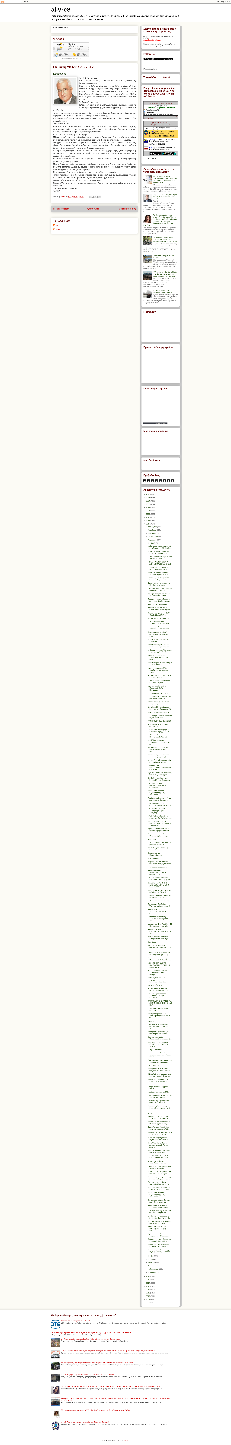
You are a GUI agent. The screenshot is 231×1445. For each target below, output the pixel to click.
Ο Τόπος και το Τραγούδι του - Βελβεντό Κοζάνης (159, 682)
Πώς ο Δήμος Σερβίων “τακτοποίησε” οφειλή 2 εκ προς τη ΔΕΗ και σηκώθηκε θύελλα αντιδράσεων (165, 179)
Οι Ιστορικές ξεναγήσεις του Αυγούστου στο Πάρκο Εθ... (159, 623)
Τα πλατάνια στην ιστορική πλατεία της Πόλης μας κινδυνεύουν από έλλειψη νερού (165, 239)
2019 (148, 517)
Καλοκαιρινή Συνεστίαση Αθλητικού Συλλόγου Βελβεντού (157, 996)
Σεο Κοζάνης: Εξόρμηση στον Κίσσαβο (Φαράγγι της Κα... (159, 731)
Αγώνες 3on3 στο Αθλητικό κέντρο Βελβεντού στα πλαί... (159, 989)
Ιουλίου (151, 543)
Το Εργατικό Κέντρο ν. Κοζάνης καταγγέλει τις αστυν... (159, 1222)
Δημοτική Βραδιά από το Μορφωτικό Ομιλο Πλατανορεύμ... (157, 688)
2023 (148, 504)
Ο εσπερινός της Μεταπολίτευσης (155, 854)
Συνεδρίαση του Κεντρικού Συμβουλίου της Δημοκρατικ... (160, 779)
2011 (148, 1293)
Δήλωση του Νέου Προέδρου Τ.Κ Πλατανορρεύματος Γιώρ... (160, 925)
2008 (148, 1303)
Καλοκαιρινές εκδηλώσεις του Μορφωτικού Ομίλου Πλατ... (159, 959)
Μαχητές (151, 1021)
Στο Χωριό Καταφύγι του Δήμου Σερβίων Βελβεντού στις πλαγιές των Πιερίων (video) (90, 1339)
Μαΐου (150, 1259)
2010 (148, 1296)
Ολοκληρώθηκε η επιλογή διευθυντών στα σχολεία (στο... (158, 634)
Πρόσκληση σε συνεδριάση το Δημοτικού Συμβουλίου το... (159, 600)
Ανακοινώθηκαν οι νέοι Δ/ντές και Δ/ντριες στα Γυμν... (160, 664)
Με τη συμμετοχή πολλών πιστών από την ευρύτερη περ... (158, 670)
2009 (148, 1299)
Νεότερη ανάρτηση (61, 209)
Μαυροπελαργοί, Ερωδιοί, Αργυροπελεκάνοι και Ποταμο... (157, 972)
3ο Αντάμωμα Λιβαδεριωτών (158, 712)
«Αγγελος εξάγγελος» (156, 985)
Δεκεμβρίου (152, 527)
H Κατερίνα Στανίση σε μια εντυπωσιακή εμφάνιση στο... (160, 609)
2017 (148, 524)
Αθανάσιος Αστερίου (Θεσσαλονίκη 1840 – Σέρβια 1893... (159, 931)
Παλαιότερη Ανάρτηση (126, 209)
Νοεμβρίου (152, 530)
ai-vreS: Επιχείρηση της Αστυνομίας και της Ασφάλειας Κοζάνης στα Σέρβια (87, 1374)
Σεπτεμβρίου (153, 536)
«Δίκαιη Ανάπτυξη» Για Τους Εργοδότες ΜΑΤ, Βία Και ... (158, 1246)
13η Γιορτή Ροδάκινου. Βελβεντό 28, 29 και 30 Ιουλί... (160, 717)
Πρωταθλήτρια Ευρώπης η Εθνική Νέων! (158, 849)
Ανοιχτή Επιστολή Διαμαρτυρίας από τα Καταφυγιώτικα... (160, 761)
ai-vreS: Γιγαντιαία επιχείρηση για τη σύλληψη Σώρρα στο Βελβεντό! (85, 1422)
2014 (148, 1283)
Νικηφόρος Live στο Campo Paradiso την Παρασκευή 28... (160, 708)
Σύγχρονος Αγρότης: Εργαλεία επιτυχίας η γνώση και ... (159, 1201)
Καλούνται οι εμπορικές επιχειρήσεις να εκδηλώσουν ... (159, 947)
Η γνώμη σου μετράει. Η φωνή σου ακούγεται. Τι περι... (159, 595)
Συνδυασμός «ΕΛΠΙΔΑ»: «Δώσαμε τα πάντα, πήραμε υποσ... (159, 1055)
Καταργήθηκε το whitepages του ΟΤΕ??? (75, 1321)
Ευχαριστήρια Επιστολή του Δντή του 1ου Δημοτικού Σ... (159, 628)
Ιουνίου (151, 1256)
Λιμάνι (150, 1113)
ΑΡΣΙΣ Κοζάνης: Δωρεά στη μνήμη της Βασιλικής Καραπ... (160, 817)
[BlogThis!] (93, 197)
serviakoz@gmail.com (152, 40)
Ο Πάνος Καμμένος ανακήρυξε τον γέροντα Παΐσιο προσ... (159, 897)
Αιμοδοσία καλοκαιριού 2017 (158, 1092)
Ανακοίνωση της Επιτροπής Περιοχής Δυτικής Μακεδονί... (159, 1251)
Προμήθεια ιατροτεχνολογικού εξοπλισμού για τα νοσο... (159, 1033)
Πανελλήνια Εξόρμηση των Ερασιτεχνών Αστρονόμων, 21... (159, 1081)
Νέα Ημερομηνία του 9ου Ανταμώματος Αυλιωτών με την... (159, 1016)
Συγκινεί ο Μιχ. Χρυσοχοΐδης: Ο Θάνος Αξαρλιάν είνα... (159, 1102)
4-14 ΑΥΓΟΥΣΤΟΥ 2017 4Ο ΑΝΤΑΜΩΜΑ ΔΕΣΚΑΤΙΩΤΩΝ (159, 563)
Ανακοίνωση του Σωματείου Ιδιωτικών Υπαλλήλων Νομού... (158, 749)
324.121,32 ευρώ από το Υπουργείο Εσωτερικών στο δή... (159, 742)
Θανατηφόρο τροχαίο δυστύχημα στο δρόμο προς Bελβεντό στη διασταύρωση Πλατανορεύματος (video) (97, 1363)
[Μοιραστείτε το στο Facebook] (97, 197)
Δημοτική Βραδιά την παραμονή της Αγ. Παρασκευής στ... (160, 774)
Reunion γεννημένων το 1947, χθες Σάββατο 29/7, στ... (159, 614)
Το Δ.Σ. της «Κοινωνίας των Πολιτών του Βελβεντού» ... (159, 736)
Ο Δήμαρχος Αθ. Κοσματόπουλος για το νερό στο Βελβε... (159, 767)
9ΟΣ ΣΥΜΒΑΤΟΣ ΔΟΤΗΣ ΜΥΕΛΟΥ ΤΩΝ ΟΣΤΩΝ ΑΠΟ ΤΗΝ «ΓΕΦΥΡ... (159, 823)
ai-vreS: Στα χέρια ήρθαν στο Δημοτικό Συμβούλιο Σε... (158, 552)
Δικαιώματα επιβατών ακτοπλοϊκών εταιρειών (157, 1162)
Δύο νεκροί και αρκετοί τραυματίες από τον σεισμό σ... (159, 911)
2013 (148, 1286)
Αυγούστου (152, 540)
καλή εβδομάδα (153, 858)
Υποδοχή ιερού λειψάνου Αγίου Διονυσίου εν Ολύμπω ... (159, 799)
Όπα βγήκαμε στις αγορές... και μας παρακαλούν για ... (159, 697)
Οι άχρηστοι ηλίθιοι (155, 1050)
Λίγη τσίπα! (152, 839)
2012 (148, 1290)
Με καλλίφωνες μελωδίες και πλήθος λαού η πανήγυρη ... (159, 646)
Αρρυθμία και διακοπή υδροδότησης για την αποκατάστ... (156, 793)
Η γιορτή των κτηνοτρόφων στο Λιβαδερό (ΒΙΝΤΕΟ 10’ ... (159, 891)
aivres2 (58, 229)
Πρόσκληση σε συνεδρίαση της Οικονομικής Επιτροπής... (159, 835)
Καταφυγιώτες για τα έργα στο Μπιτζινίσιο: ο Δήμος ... (159, 584)
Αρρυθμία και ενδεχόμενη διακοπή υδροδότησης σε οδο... (158, 1229)
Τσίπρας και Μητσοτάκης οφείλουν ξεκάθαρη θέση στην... (158, 919)
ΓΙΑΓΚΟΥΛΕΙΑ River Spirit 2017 (159, 721)
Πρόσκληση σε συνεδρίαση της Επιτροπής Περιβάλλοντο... (159, 1240)
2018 (148, 520)
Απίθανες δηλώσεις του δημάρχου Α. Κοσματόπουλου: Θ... (157, 980)
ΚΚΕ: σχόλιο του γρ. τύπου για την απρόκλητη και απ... (159, 1212)
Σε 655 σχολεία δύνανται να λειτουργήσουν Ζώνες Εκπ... (159, 568)
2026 (148, 494)
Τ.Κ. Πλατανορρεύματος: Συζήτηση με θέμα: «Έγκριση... (157, 811)
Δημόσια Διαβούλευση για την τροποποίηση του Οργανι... (159, 830)
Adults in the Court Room (157, 604)
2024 (148, 501)
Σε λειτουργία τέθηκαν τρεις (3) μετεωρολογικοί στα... (159, 843)
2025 (148, 498)
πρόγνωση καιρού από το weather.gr (71, 58)
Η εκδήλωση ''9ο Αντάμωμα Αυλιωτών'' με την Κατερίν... (159, 1117)
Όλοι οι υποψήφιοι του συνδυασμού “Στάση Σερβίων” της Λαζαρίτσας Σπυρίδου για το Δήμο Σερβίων (95, 1410)
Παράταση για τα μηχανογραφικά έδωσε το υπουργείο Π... (160, 1133)
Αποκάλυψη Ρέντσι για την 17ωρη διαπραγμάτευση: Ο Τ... (159, 1108)
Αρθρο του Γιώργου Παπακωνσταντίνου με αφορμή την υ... (157, 872)
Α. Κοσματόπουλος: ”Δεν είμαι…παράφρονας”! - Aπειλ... (160, 651)
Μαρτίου (151, 1266)
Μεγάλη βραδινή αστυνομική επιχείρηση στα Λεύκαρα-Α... (159, 703)
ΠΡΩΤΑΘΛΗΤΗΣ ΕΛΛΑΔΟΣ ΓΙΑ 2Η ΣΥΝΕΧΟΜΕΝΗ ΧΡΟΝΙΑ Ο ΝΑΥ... (160, 1003)
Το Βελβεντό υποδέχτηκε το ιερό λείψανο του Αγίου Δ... (160, 558)
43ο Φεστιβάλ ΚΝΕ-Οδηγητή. (159, 618)
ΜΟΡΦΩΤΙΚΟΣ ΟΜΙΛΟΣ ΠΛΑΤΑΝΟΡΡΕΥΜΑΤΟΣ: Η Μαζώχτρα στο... (159, 965)
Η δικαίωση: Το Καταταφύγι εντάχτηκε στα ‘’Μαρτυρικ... (159, 938)
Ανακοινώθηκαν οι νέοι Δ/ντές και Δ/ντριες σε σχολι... (160, 676)
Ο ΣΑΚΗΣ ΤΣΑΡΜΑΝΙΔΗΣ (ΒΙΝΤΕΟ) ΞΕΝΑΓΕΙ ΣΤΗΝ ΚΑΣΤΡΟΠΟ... (158, 885)
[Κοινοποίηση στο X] (95, 197)
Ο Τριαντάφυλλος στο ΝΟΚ (158, 693)
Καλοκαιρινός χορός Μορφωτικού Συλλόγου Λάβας (160, 1038)
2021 (148, 511)
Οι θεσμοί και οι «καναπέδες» (159, 901)
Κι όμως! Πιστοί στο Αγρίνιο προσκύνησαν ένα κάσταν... (159, 1157)
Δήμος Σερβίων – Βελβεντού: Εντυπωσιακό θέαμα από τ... (159, 1206)
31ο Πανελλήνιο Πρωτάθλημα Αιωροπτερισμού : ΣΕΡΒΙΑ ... (159, 1188)
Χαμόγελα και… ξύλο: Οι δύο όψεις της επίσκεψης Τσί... (158, 1128)
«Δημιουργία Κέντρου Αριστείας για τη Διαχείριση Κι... (159, 1167)
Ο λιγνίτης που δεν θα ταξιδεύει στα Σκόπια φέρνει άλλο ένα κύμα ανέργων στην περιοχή (165, 274)
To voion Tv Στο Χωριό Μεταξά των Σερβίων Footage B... (159, 1173)
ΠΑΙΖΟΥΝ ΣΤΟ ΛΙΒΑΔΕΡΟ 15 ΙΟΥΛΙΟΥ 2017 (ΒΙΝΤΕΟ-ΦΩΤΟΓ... (159, 1044)
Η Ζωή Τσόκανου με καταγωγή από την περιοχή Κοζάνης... (159, 1075)
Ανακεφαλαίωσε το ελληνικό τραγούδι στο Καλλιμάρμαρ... (159, 1070)
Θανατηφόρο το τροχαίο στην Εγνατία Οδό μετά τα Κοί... (159, 579)
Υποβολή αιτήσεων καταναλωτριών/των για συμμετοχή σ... (157, 785)
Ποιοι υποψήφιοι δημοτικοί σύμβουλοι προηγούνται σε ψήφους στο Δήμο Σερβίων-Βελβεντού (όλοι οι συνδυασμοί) (91, 1333)
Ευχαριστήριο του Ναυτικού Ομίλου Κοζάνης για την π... (159, 1183)
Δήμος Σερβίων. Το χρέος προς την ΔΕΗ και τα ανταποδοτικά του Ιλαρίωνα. (165, 197)
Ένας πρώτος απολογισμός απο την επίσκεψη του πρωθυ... (160, 1061)
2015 (148, 1280)
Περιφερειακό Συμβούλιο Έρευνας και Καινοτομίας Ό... (159, 905)
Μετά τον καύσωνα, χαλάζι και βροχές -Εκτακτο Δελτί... (159, 1151)
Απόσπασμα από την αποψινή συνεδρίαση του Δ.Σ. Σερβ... (159, 547)
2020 (148, 514)
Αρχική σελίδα (93, 209)
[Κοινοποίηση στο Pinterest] (100, 197)
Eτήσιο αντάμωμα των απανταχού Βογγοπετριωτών (159, 804)
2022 (148, 507)
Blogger (126, 1440)
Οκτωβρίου (152, 533)
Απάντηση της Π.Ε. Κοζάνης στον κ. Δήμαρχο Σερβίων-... (159, 756)
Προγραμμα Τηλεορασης (160, 423)
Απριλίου (151, 1262)
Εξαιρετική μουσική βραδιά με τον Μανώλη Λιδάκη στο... (159, 573)
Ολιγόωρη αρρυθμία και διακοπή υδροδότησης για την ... (160, 589)
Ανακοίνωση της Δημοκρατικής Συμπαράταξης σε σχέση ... (159, 1178)
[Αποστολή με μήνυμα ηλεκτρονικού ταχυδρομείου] (90, 197)
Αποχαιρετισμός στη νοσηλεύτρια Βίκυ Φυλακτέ (163, 291)
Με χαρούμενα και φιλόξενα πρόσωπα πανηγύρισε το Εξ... (160, 863)
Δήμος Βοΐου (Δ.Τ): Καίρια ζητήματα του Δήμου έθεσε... (159, 1235)
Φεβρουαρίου (153, 1269)
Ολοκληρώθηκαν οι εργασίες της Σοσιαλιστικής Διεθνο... (160, 1096)
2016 (148, 1276)
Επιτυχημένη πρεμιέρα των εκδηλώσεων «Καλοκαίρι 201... (158, 1026)
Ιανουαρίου (152, 1272)
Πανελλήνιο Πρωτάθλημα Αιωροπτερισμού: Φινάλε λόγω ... (158, 1145)
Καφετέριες (152, 942)
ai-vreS (61, 9)
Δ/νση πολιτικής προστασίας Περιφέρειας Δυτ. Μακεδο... (159, 1139)
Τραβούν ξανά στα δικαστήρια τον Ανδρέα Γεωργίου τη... (159, 954)
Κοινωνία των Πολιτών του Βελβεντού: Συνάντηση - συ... (160, 879)
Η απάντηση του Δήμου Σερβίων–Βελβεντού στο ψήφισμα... (158, 657)
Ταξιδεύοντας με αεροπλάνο (158, 867)
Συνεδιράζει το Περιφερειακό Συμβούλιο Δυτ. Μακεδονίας (159, 1217)
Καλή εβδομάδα (153, 1065)
